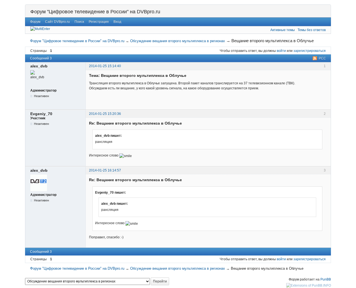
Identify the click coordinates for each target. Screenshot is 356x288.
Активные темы (282, 30)
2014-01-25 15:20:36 (105, 114)
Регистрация (99, 22)
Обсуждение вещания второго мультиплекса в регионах (177, 41)
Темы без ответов (312, 30)
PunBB (325, 279)
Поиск (79, 22)
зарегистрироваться (309, 51)
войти (281, 51)
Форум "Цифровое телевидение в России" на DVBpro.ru (95, 11)
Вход (117, 22)
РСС (322, 58)
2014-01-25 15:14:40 (105, 66)
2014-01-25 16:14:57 (105, 170)
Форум (35, 22)
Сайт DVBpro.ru (57, 22)
